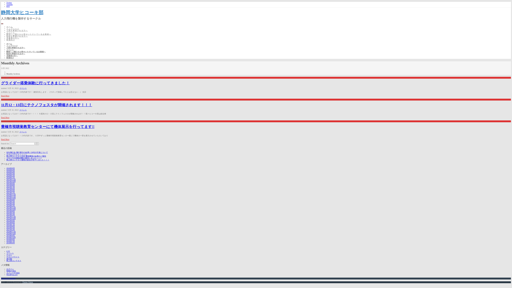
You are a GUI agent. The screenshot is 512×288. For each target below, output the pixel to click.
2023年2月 (10, 215)
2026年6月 (10, 170)
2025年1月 (10, 193)
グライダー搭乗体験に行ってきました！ (35, 83)
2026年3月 (10, 174)
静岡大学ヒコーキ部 (22, 12)
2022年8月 (10, 222)
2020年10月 (11, 234)
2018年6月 (10, 243)
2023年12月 (11, 208)
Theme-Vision (27, 282)
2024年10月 (11, 198)
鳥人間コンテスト (13, 261)
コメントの (13, 273)
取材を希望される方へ (17, 36)
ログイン (10, 269)
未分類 (9, 259)
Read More (5, 96)
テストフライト (12, 257)
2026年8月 (10, 168)
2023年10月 (11, 209)
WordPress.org (11, 275)
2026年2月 (10, 176)
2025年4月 (10, 191)
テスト (9, 255)
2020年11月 (11, 232)
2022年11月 (11, 217)
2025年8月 (10, 185)
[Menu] (2, 23)
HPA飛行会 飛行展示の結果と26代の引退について (27, 152)
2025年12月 (11, 180)
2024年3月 (10, 204)
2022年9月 (10, 221)
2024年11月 (11, 196)
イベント (10, 32)
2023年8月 (10, 211)
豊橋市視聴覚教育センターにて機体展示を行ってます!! (47, 127)
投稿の (11, 271)
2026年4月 (10, 172)
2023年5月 (10, 213)
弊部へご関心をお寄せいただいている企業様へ (28, 34)
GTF (8, 251)
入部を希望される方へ (17, 31)
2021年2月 (10, 230)
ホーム (9, 27)
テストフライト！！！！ (16, 154)
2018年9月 (10, 239)
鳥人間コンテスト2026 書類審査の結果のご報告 (26, 156)
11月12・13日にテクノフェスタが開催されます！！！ (46, 105)
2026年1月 (10, 178)
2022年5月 (10, 228)
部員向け (10, 40)
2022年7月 (10, 224)
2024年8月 (10, 200)
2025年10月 (11, 181)
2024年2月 (10, 206)
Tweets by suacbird (8, 278)
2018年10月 (11, 237)
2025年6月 (10, 189)
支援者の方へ (12, 38)
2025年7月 (10, 187)
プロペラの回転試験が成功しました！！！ (24, 158)
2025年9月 (10, 183)
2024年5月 (10, 202)
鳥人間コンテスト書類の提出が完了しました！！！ (27, 160)
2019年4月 (10, 236)
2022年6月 (10, 226)
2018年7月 (10, 241)
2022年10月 (11, 219)
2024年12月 (11, 194)
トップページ (12, 29)
